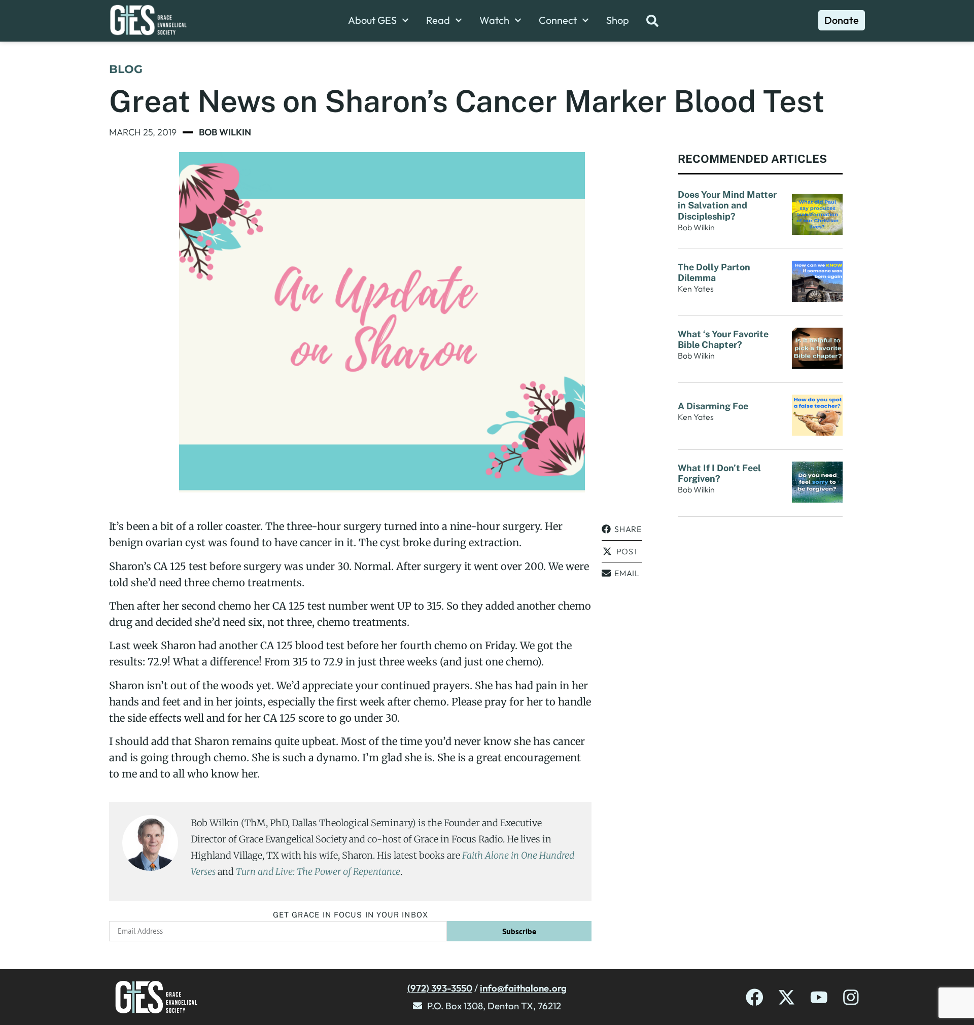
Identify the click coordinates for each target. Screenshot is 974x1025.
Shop (617, 20)
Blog (126, 69)
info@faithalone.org (523, 988)
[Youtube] (819, 997)
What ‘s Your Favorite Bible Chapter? (723, 339)
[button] (622, 529)
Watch (494, 20)
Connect (558, 20)
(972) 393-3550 (439, 988)
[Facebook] (754, 997)
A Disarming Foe (714, 406)
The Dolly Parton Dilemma (714, 273)
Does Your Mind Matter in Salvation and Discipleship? (727, 205)
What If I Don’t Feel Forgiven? (719, 473)
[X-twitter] (786, 997)
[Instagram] (851, 997)
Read (438, 20)
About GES (372, 20)
